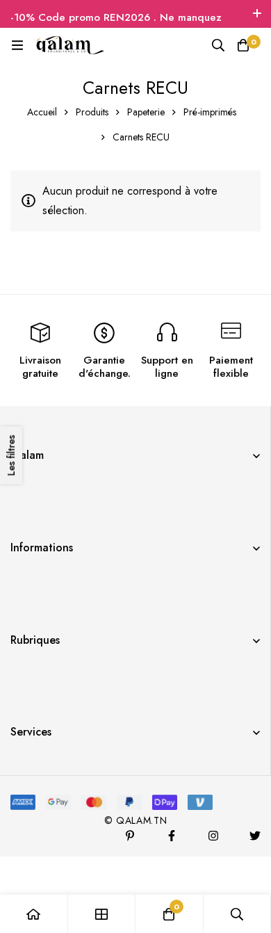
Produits (92, 112)
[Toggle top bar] (257, 14)
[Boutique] (102, 914)
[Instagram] (213, 835)
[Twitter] (255, 835)
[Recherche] (218, 45)
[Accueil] (34, 914)
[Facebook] (171, 835)
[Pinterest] (130, 835)
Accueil (42, 112)
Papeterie (146, 112)
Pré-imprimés (209, 112)
